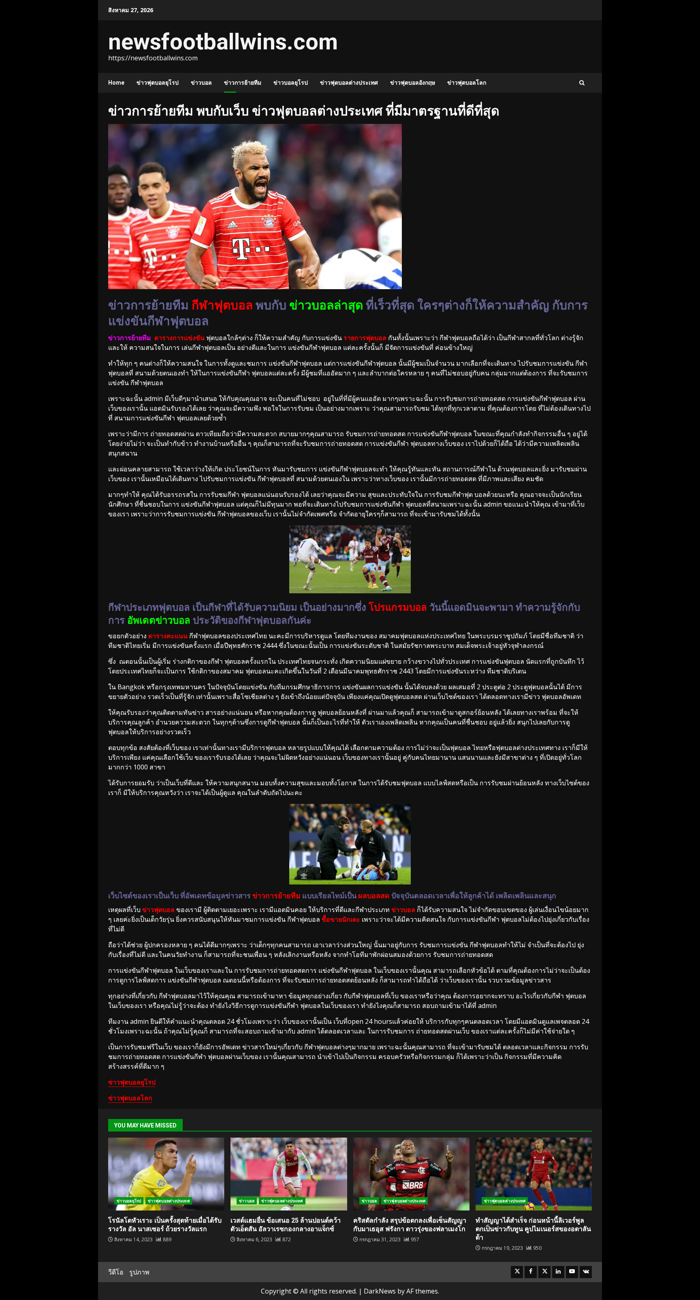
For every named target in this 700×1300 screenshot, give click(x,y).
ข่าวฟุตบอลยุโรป (158, 82)
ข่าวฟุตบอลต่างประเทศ (349, 82)
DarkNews (380, 1291)
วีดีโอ (116, 1272)
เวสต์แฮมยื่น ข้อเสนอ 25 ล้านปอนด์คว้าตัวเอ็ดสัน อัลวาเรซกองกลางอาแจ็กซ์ (288, 1174)
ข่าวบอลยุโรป (290, 82)
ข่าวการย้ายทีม (242, 82)
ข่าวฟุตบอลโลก (466, 82)
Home (116, 82)
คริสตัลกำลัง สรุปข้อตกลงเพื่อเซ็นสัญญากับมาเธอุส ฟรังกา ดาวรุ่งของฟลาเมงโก (411, 1174)
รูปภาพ (139, 1272)
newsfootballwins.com (223, 41)
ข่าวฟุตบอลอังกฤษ (412, 82)
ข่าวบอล (201, 82)
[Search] (582, 83)
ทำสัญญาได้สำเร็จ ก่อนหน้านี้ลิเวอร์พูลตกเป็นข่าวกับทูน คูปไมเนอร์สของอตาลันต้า (534, 1174)
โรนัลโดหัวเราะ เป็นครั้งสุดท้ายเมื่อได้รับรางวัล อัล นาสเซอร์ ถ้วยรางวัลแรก (166, 1174)
